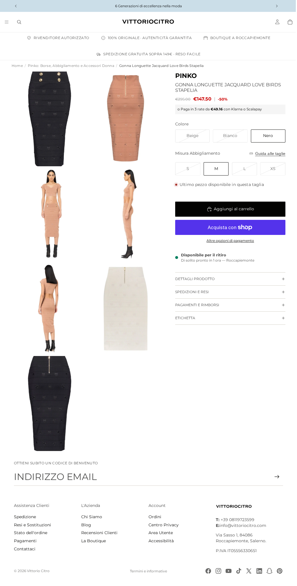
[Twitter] (245, 570)
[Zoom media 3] (49, 211)
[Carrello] (287, 22)
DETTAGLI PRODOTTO (192, 279)
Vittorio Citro (38, 571)
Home (17, 65)
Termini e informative (147, 571)
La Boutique (93, 540)
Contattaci (24, 548)
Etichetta (182, 318)
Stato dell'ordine (30, 532)
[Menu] (6, 22)
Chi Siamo (91, 516)
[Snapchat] (266, 570)
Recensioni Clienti (99, 532)
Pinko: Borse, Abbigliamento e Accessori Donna (71, 65)
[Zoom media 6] (123, 304)
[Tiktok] (235, 570)
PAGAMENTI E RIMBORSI (194, 305)
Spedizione (25, 516)
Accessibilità (159, 540)
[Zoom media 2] (123, 118)
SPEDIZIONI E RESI (189, 292)
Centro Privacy (162, 524)
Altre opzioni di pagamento (227, 241)
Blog (85, 524)
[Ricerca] (19, 22)
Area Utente (159, 532)
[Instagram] (215, 570)
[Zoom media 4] (123, 211)
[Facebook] (205, 570)
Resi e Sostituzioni (32, 524)
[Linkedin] (256, 570)
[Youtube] (225, 570)
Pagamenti (25, 540)
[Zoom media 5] (49, 304)
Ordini (153, 516)
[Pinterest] (276, 570)
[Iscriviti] (274, 477)
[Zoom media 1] (49, 118)
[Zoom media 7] (49, 397)
